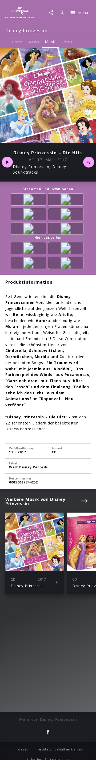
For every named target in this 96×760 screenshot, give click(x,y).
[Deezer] (66, 215)
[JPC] (29, 264)
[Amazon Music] (66, 200)
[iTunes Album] (29, 230)
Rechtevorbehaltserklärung (60, 749)
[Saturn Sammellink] (66, 264)
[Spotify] (29, 215)
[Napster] (66, 230)
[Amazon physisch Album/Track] (29, 249)
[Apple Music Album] (29, 200)
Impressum (22, 749)
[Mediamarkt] (66, 249)
